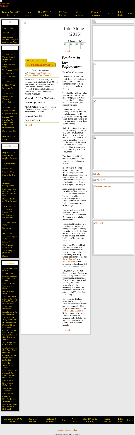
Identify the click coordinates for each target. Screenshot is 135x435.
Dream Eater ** (8, 233)
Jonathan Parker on (9, 350)
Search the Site (7, 28)
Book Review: (9, 374)
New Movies (28, 13)
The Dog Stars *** (9, 54)
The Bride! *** (8, 180)
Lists (110, 13)
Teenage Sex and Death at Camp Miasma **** (8, 59)
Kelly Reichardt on (9, 400)
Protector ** (7, 169)
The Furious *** (8, 93)
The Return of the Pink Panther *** (9, 246)
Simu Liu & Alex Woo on (8, 286)
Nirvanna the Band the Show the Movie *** (9, 201)
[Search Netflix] (29, 73)
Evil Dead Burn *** (9, 73)
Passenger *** (7, 117)
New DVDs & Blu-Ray (45, 13)
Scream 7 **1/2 (8, 172)
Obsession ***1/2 (8, 128)
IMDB (30, 125)
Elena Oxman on (8, 307)
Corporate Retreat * (9, 114)
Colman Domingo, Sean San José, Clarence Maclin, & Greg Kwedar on (9, 334)
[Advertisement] (113, 42)
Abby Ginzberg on (10, 300)
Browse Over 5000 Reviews (13, 420)
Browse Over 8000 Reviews (11, 13)
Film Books (120, 13)
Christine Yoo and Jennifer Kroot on (9, 357)
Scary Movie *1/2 (9, 107)
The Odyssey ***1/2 (10, 70)
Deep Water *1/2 (8, 136)
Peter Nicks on (8, 383)
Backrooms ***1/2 (9, 111)
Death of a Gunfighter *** (8, 184)
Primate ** (6, 242)
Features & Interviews (96, 13)
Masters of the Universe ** (7, 98)
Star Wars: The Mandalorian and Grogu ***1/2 (8, 122)
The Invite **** (8, 82)
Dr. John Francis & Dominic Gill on (9, 325)
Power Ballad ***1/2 (7, 103)
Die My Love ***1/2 (7, 229)
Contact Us (6, 33)
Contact (68, 430)
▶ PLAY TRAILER (36, 60)
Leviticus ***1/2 (8, 85)
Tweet (67, 51)
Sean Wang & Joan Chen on (9, 343)
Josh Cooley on (9, 318)
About (60, 430)
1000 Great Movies (62, 13)
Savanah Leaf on (8, 389)
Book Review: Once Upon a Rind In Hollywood (9, 406)
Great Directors (78, 13)
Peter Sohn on (7, 395)
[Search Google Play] (31, 75)
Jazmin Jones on (8, 365)
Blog (75, 430)
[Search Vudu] (45, 73)
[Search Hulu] (36, 73)
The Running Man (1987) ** (9, 251)
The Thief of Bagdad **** (7, 211)
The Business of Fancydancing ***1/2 (8, 217)
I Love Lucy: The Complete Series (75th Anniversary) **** (9, 192)
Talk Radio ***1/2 (9, 206)
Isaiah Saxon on (10, 313)
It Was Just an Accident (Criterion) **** (10, 158)
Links (130, 13)
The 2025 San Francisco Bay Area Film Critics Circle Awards (9, 277)
